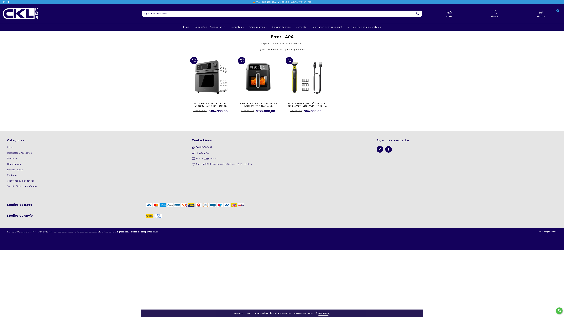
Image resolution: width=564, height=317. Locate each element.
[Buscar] (418, 13)
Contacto (301, 27)
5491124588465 (204, 147)
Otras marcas (257, 27)
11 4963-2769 (202, 153)
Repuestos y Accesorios (208, 27)
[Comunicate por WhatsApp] (559, 310)
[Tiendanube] (548, 232)
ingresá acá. (123, 232)
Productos (236, 27)
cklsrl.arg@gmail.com (207, 158)
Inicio (186, 27)
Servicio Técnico (281, 27)
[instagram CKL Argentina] (4, 2)
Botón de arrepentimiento (144, 232)
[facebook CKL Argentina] (8, 2)
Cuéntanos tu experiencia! (327, 27)
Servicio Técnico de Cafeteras (364, 27)
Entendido (323, 313)
